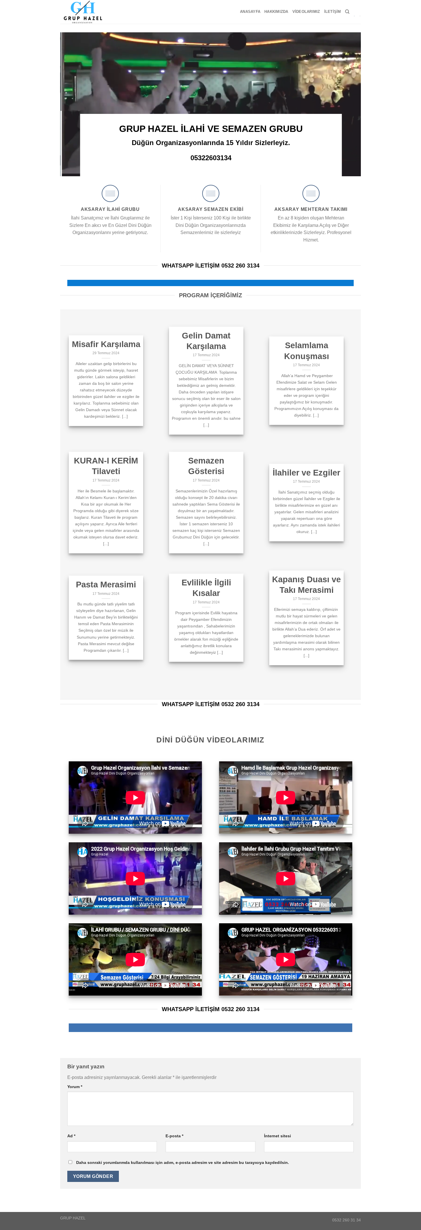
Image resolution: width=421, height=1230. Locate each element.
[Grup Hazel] (85, 12)
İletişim (332, 11)
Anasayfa (250, 11)
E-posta (174, 1136)
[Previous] (73, 104)
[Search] (347, 11)
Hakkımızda (276, 11)
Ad (71, 1136)
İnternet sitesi (277, 1136)
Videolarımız (306, 11)
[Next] (348, 104)
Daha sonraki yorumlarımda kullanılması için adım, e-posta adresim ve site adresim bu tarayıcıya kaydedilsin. (182, 1162)
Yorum (74, 1086)
